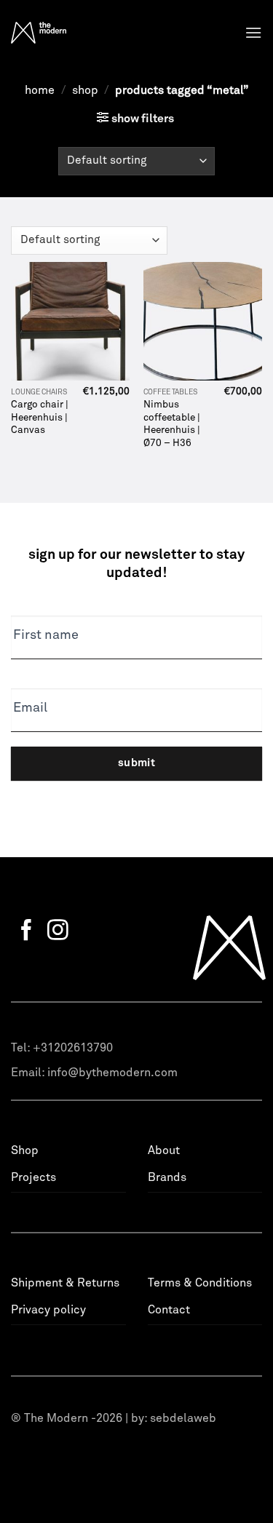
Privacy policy (48, 1310)
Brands (167, 1177)
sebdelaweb (183, 1418)
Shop (85, 90)
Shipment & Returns (65, 1283)
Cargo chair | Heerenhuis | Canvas (39, 417)
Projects (33, 1177)
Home (40, 90)
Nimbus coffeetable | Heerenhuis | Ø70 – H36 (171, 423)
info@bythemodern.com (112, 1072)
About (164, 1150)
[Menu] (253, 32)
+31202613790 (73, 1048)
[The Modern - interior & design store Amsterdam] (66, 32)
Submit (137, 762)
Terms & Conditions (200, 1283)
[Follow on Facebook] (26, 931)
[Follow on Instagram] (57, 931)
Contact (169, 1310)
